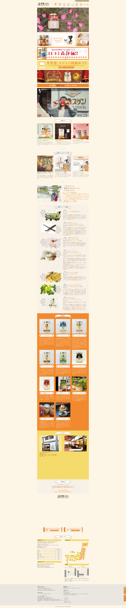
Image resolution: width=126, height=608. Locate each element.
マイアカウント (79, 0)
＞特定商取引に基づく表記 (67, 602)
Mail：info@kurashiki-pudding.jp (63, 491)
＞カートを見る (66, 597)
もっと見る (63, 148)
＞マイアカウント (66, 598)
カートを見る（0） (85, 0)
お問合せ (38, 565)
